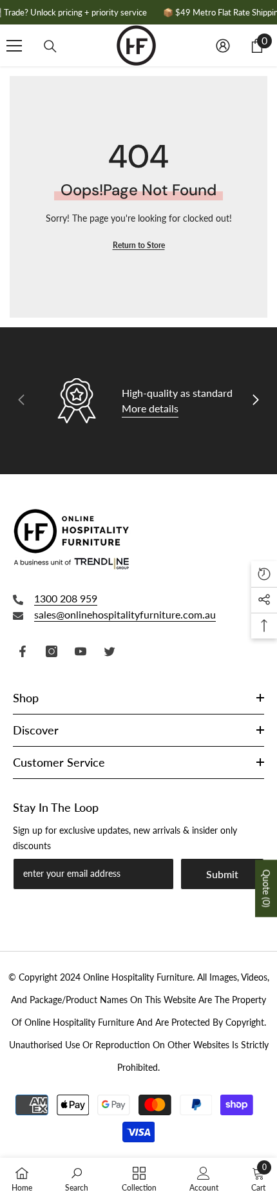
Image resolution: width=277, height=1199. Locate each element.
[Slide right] (255, 400)
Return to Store (139, 245)
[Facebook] (22, 651)
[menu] (14, 45)
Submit (222, 874)
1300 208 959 (65, 598)
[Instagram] (51, 651)
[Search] (50, 46)
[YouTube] (80, 651)
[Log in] (223, 45)
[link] (77, 1178)
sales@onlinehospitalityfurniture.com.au (125, 614)
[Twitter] (109, 651)
